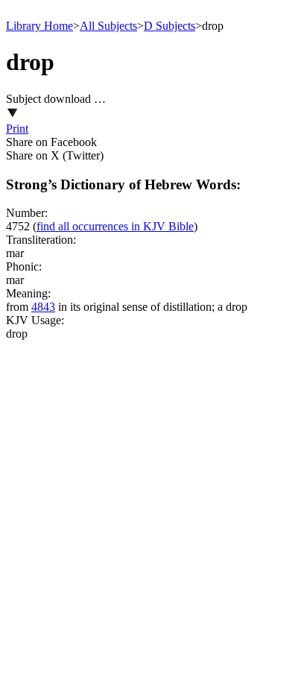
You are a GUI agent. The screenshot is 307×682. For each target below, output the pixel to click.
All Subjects (108, 25)
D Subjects (169, 25)
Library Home (39, 25)
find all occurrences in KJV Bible (115, 226)
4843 (43, 306)
